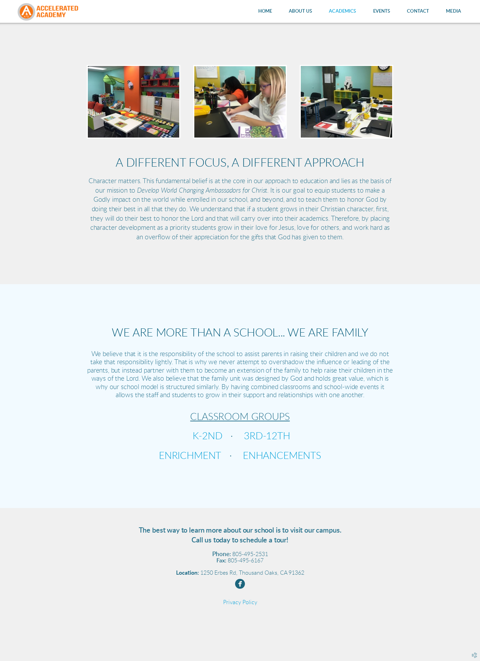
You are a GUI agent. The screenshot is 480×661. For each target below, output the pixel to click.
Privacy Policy (240, 602)
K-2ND (207, 436)
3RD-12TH (267, 436)
